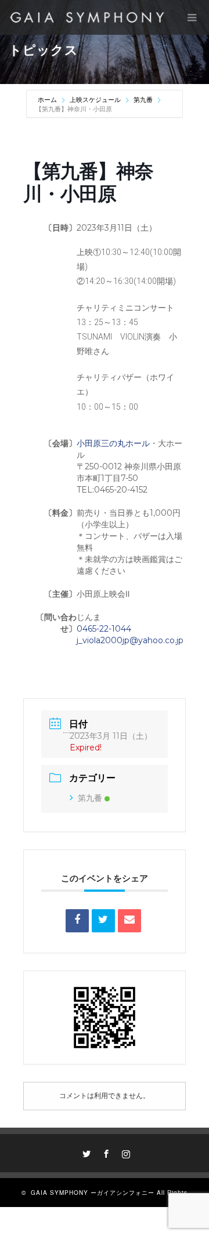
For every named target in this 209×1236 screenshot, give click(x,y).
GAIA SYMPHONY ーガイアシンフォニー (92, 1192)
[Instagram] (124, 1152)
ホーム (48, 100)
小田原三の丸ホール (113, 443)
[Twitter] (84, 1152)
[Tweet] (103, 920)
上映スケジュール (95, 100)
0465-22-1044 (104, 629)
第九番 (143, 100)
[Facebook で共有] (77, 920)
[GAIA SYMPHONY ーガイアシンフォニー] (87, 17)
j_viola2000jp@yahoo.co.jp (130, 640)
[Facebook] (104, 1152)
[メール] (129, 920)
